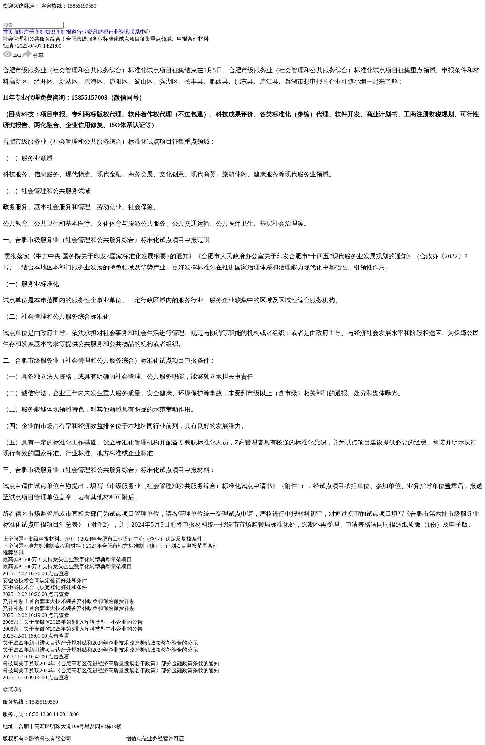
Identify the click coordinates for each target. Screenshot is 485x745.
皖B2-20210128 (208, 738)
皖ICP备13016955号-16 (99, 738)
